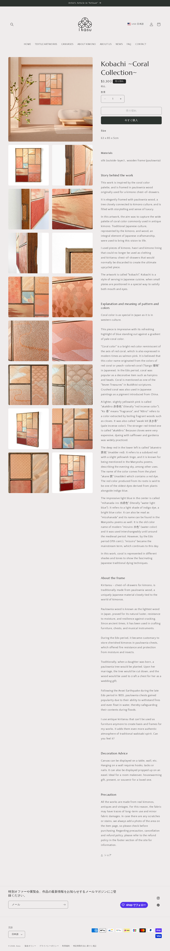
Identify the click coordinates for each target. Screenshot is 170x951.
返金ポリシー (30, 946)
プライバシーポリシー (49, 946)
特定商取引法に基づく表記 (84, 946)
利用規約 (66, 946)
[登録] (64, 905)
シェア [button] (108, 855)
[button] (12, 24)
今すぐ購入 (131, 120)
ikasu (18, 946)
